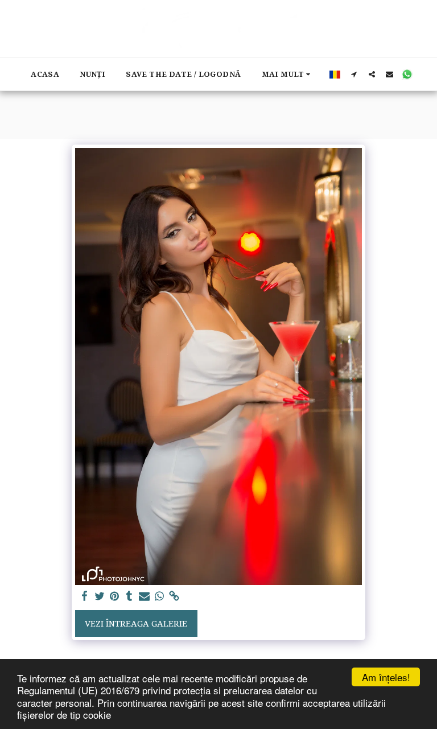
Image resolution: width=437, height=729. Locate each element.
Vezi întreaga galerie (136, 623)
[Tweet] (99, 596)
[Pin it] (114, 596)
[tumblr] (129, 596)
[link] (174, 596)
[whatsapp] (159, 596)
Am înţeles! (386, 677)
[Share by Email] (144, 596)
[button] (354, 74)
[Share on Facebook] (84, 596)
